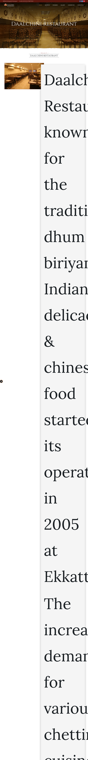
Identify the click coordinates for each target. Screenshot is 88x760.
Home (40, 5)
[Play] (1, 381)
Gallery (63, 5)
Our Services (71, 5)
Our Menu (55, 5)
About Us (47, 5)
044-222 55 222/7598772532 (27, 1)
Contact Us (80, 5)
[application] (1, 381)
